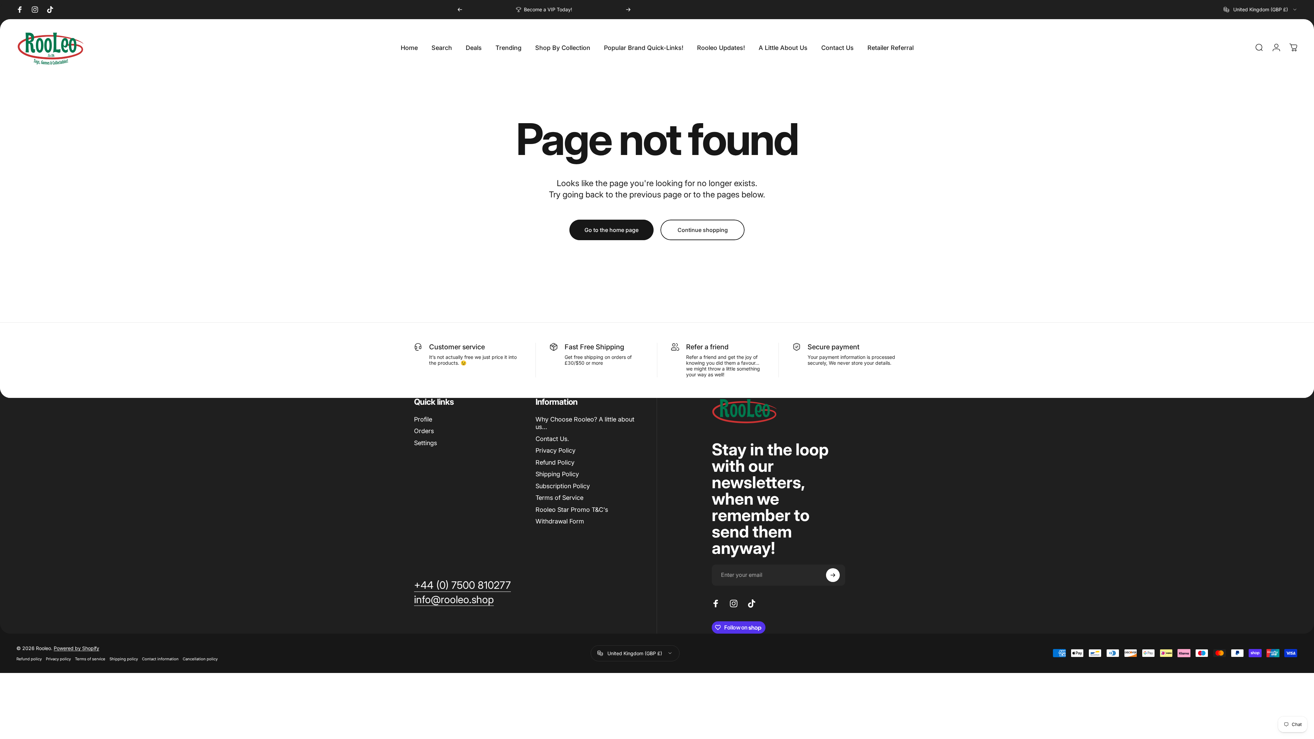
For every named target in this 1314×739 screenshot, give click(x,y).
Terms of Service (559, 497)
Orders (424, 431)
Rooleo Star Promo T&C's (572, 509)
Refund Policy (555, 462)
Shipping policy (124, 659)
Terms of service (90, 659)
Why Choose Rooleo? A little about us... (585, 423)
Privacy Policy (556, 450)
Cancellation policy (200, 659)
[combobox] (1261, 9)
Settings (425, 442)
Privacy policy (58, 659)
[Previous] (459, 9)
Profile (423, 419)
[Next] (628, 9)
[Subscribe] (833, 575)
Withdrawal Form (560, 521)
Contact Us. (552, 438)
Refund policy (29, 659)
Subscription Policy (563, 486)
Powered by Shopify (76, 648)
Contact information (160, 659)
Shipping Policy (557, 474)
